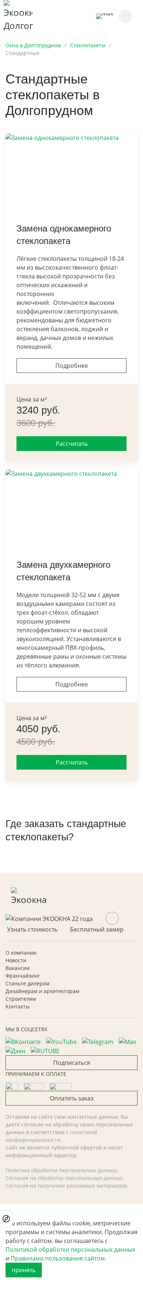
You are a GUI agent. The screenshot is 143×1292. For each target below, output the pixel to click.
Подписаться (71, 1063)
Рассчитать (72, 444)
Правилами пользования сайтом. (58, 1258)
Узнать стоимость (32, 929)
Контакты (18, 1006)
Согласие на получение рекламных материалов (66, 1185)
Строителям (21, 998)
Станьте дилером (28, 983)
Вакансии (18, 968)
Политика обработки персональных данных (61, 1170)
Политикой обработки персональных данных (70, 1249)
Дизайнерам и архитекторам (42, 991)
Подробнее (71, 366)
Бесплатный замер (97, 929)
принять (24, 1270)
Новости (16, 960)
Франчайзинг (23, 975)
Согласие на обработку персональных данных (64, 1177)
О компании (21, 952)
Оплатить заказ (72, 1098)
